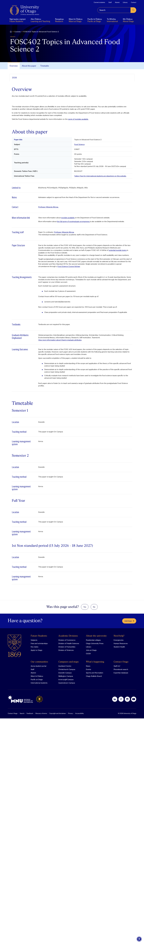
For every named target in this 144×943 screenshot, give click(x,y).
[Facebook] (121, 699)
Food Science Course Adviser (69, 266)
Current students (99, 2)
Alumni (117, 2)
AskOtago (128, 621)
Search (22, 713)
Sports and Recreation (94, 673)
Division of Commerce (66, 640)
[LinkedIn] (114, 699)
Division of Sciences (66, 650)
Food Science (79, 144)
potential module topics (118, 250)
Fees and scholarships (39, 643)
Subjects (34, 640)
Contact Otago (121, 662)
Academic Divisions (68, 636)
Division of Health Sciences (68, 643)
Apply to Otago (36, 650)
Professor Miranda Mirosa (48, 207)
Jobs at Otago (91, 650)
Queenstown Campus (66, 683)
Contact (133, 2)
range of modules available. (78, 119)
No (94, 607)
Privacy (70, 713)
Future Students (39, 636)
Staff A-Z (117, 666)
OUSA (88, 653)
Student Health (119, 647)
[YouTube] (133, 699)
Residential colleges (93, 640)
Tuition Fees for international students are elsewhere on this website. (100, 176)
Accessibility (79, 713)
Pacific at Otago (37, 679)
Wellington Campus (65, 676)
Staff (110, 2)
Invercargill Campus (65, 679)
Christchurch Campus (66, 669)
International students (39, 683)
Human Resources (121, 643)
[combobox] (114, 10)
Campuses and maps (68, 662)
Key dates (34, 647)
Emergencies (118, 640)
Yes (84, 607)
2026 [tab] (14, 78)
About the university (96, 636)
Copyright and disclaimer (57, 713)
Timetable (44, 66)
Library (125, 2)
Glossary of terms (41, 713)
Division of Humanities (66, 647)
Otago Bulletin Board (94, 676)
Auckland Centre (64, 666)
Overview (14, 66)
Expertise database (121, 673)
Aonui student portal (38, 666)
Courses (17, 31)
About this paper (29, 66)
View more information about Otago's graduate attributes (59, 340)
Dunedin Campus (65, 673)
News (88, 666)
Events (88, 669)
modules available (68, 218)
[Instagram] (127, 699)
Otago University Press (94, 643)
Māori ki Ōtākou (37, 676)
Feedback (30, 713)
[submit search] (133, 10)
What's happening (95, 662)
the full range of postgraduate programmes (73, 221)
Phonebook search (121, 669)
